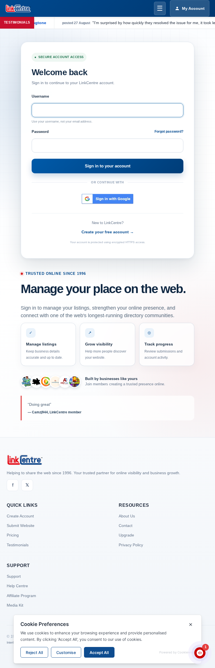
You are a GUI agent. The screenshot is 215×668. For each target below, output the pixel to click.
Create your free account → (107, 232)
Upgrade (126, 535)
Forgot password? (169, 131)
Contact (125, 525)
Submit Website (20, 525)
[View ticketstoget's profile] (74, 382)
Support (14, 576)
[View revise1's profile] (36, 382)
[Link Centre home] (18, 8)
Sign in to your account (107, 165)
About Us (127, 516)
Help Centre (17, 586)
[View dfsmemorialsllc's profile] (46, 382)
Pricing (13, 535)
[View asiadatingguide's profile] (55, 382)
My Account (193, 8)
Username (40, 96)
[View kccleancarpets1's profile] (27, 382)
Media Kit (15, 605)
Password (40, 132)
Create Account (20, 516)
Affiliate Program (21, 595)
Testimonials (18, 545)
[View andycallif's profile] (65, 382)
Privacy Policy (131, 545)
